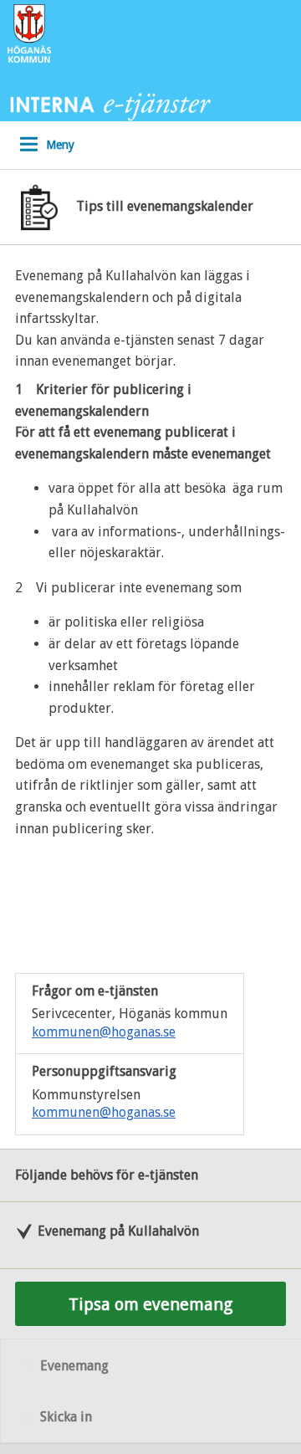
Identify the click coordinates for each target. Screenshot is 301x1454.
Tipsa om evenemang (150, 1304)
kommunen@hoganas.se (104, 1032)
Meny (60, 144)
